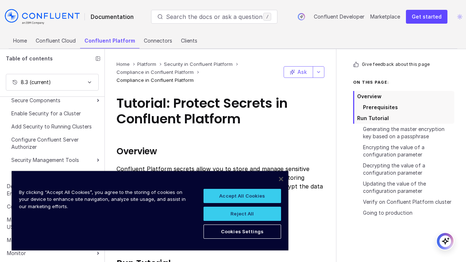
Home (20, 40)
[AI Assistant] (301, 16)
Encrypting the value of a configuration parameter (393, 151)
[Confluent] (42, 17)
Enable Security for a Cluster (46, 113)
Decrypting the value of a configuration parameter (394, 169)
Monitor (16, 253)
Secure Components (35, 100)
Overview (369, 96)
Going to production (387, 213)
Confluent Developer (339, 16)
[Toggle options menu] (318, 72)
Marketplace (385, 16)
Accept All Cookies (242, 196)
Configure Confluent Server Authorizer (45, 143)
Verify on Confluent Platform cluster (407, 202)
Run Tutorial (373, 118)
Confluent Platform (109, 40)
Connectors (158, 40)
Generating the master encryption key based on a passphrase (404, 132)
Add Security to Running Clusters (51, 126)
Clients (189, 40)
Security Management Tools (45, 160)
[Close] (281, 179)
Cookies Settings (242, 231)
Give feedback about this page (396, 64)
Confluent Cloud (56, 40)
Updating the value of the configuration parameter (394, 187)
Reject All (242, 214)
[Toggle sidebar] (98, 58)
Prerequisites (380, 107)
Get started (427, 16)
